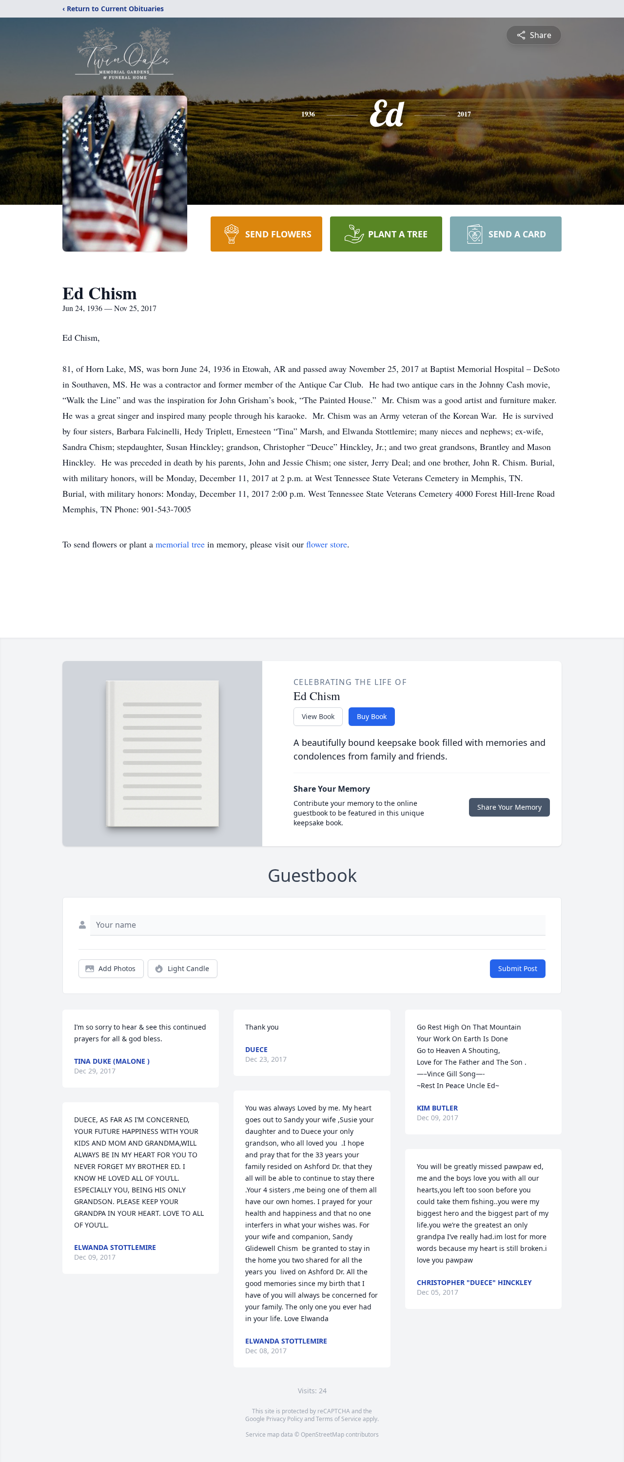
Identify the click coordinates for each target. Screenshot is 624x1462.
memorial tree (180, 544)
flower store (326, 544)
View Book (318, 716)
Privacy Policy (284, 1419)
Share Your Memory (509, 807)
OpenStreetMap (322, 1434)
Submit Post (517, 968)
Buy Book (372, 716)
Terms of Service (338, 1419)
